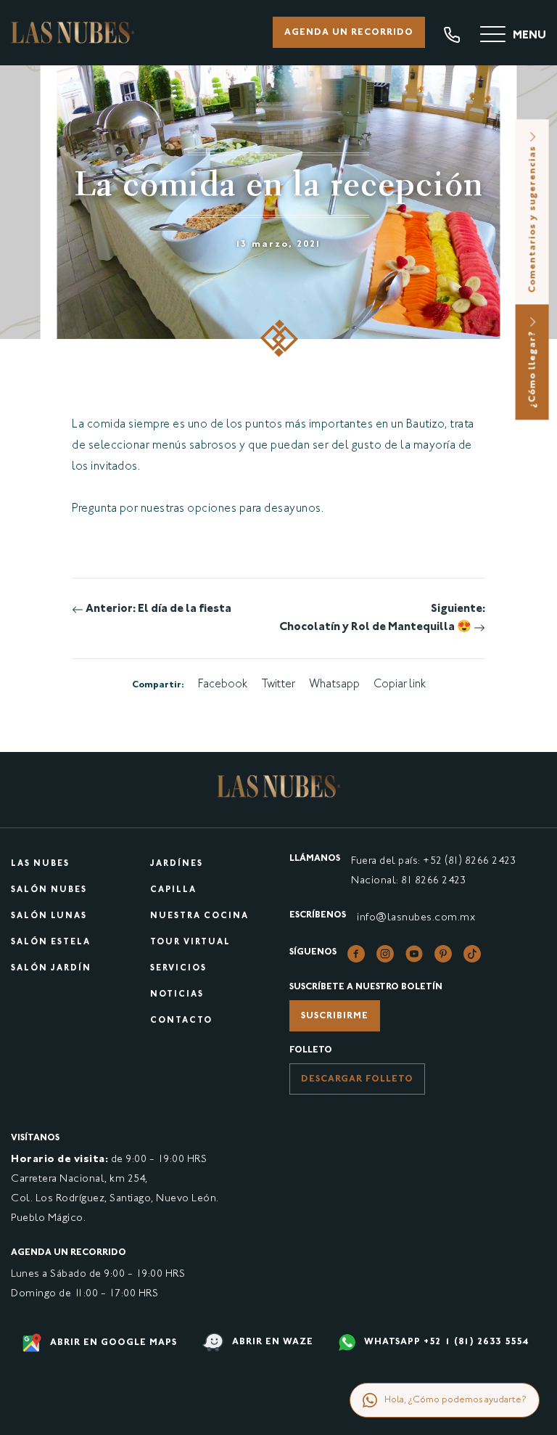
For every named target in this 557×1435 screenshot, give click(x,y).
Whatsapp (334, 684)
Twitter (278, 684)
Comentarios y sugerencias (533, 217)
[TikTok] (472, 954)
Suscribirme (334, 1016)
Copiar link (400, 684)
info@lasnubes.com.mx (416, 918)
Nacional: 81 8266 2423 (408, 881)
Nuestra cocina (199, 916)
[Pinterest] (443, 954)
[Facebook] (356, 954)
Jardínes (176, 864)
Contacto (181, 1021)
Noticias (177, 995)
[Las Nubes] (72, 32)
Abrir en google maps (112, 1342)
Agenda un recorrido (348, 32)
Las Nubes (40, 864)
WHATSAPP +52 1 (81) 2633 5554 (445, 1342)
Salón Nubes (49, 890)
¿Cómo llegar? (533, 367)
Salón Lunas (49, 916)
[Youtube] (414, 954)
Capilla (173, 890)
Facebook (222, 684)
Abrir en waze (271, 1342)
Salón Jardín (51, 969)
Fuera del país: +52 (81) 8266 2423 (433, 861)
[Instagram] (385, 954)
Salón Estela (51, 943)
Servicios (178, 969)
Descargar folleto (357, 1079)
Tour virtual (190, 943)
